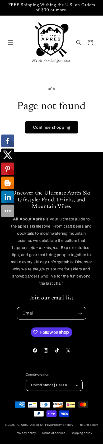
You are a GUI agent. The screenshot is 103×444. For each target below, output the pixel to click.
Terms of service (53, 432)
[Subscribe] (80, 313)
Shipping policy (81, 432)
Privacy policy (26, 432)
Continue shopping (51, 127)
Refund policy (88, 424)
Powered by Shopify (59, 424)
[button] (10, 42)
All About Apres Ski (30, 424)
